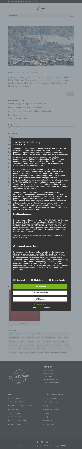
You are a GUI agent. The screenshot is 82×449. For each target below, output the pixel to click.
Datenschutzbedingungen (40, 307)
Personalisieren (40, 304)
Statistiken (38, 280)
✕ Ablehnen (40, 299)
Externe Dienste (58, 280)
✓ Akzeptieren (40, 286)
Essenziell (21, 280)
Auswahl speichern (40, 293)
